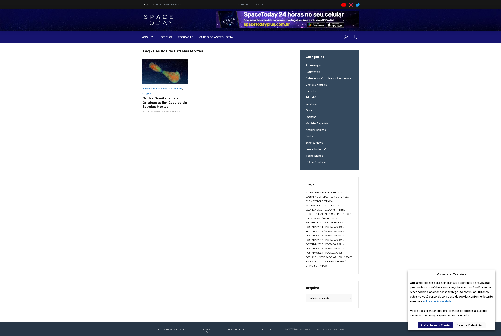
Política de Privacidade (437, 301)
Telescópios (326, 261)
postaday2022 (314, 248)
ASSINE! (147, 37)
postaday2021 (333, 244)
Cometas (322, 196)
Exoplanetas (314, 209)
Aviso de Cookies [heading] (451, 274)
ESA (347, 196)
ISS (332, 214)
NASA (325, 222)
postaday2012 (333, 226)
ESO (308, 201)
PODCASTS (185, 37)
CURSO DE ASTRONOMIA (216, 37)
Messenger (312, 222)
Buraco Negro (331, 192)
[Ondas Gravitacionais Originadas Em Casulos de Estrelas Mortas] (165, 71)
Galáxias (329, 209)
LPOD (339, 214)
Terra (340, 261)
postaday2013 (314, 231)
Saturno (311, 257)
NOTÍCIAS (165, 37)
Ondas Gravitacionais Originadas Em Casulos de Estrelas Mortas (164, 102)
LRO (347, 214)
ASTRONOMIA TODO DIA (168, 4)
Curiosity (336, 196)
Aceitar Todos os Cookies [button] (435, 325)
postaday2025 (333, 252)
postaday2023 (333, 248)
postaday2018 (314, 239)
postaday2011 (314, 226)
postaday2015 (314, 235)
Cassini (310, 196)
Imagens (146, 93)
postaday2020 (314, 244)
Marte (317, 218)
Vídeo (323, 265)
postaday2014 (333, 231)
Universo (311, 265)
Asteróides (312, 192)
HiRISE (341, 209)
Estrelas (332, 205)
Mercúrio (329, 218)
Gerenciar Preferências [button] (469, 325)
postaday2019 (333, 239)
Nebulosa (337, 222)
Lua (308, 218)
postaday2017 (333, 235)
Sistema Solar (327, 257)
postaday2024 (314, 252)
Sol (341, 257)
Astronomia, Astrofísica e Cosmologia (162, 88)
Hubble (310, 214)
